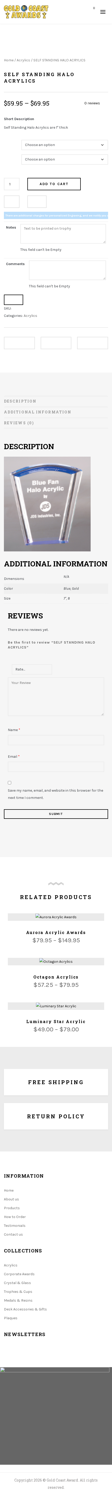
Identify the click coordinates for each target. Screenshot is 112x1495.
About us (11, 1199)
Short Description (19, 119)
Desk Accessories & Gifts (25, 1309)
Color (9, 141)
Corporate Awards (19, 1274)
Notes (11, 227)
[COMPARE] (37, 201)
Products (12, 1208)
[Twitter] (21, 1355)
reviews (92, 103)
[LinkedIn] (38, 1355)
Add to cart (54, 184)
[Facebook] (5, 1355)
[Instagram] (54, 1355)
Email (14, 756)
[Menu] (103, 12)
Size (8, 156)
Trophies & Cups (18, 1291)
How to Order (15, 1217)
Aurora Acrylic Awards (56, 932)
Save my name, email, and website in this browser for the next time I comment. (55, 794)
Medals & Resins (18, 1300)
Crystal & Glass (17, 1283)
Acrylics (23, 60)
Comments (15, 264)
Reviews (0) (19, 422)
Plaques (10, 1318)
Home (9, 60)
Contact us (13, 1234)
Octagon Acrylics (56, 977)
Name (14, 730)
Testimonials (15, 1225)
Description (20, 401)
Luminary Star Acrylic (55, 1021)
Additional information (37, 412)
